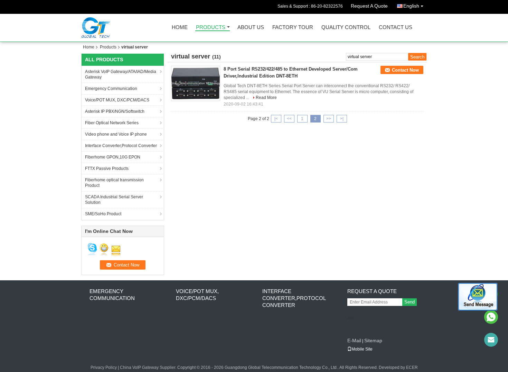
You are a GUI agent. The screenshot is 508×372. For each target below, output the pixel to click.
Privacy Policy (104, 367)
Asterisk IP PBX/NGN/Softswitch (114, 111)
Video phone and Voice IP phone (116, 134)
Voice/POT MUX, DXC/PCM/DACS (117, 100)
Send (409, 302)
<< (289, 118)
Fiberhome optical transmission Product (114, 183)
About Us (250, 27)
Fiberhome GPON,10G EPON (112, 157)
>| (342, 118)
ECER (412, 367)
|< (276, 118)
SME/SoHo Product (103, 213)
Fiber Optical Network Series (112, 122)
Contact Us (395, 27)
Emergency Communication (111, 88)
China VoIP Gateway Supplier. (148, 367)
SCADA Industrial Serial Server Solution (114, 199)
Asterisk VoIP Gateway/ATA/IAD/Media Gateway (120, 74)
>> (328, 118)
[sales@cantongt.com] (491, 340)
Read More (266, 97)
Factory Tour (292, 27)
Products (210, 27)
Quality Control (345, 27)
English (411, 6)
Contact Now (405, 70)
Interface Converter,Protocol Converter (121, 145)
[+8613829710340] (491, 317)
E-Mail (354, 340)
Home (180, 27)
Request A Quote (369, 6)
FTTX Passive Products (107, 168)
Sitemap (373, 340)
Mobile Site (362, 349)
